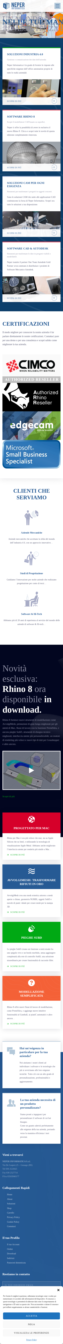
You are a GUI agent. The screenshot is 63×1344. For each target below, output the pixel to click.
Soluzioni (11, 1204)
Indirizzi (10, 1258)
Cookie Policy (13, 1222)
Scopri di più (8, 796)
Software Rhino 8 (21, 116)
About (9, 1199)
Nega (31, 1324)
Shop (9, 1208)
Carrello (10, 1213)
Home (9, 1194)
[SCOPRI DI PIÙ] (31, 81)
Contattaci (11, 1226)
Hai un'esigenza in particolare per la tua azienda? (34, 1052)
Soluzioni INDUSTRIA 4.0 (25, 54)
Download (11, 1253)
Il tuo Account (13, 1244)
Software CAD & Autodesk (27, 248)
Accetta (31, 1316)
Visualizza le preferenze (31, 1333)
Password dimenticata (16, 1263)
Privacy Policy (31, 1340)
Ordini (10, 1249)
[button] (58, 1290)
